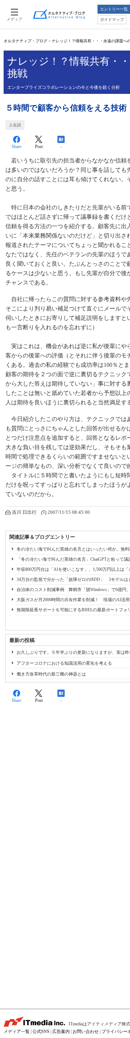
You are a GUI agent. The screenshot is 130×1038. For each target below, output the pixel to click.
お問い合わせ (86, 1031)
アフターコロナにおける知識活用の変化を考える (64, 663)
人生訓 (15, 125)
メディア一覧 (17, 1031)
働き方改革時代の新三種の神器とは (51, 674)
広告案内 (61, 1031)
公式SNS (40, 1031)
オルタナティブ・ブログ (25, 41)
